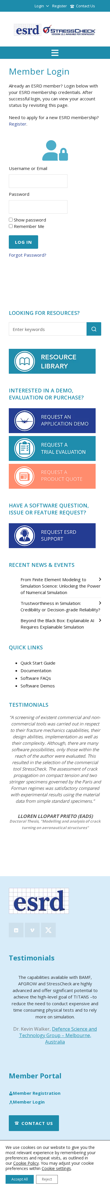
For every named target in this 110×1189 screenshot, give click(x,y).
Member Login (29, 1102)
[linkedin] (16, 930)
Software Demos (38, 686)
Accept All (19, 1179)
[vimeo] (32, 930)
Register (59, 5)
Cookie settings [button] (56, 1168)
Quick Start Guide (38, 663)
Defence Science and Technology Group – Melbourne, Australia (58, 1035)
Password (19, 194)
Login (39, 5)
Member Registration (36, 1093)
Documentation (36, 670)
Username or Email (28, 168)
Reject (47, 1179)
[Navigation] (55, 53)
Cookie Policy (26, 1163)
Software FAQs (36, 678)
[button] (94, 329)
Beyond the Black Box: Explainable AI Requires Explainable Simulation (57, 623)
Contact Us (85, 5)
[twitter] (48, 930)
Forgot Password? (27, 255)
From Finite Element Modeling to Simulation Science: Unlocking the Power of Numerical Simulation (61, 586)
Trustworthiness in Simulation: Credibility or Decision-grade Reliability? (60, 606)
